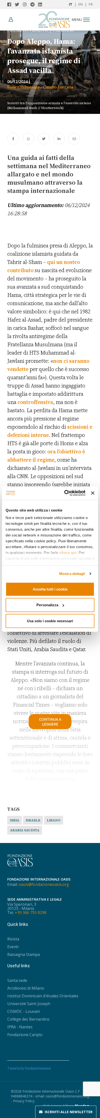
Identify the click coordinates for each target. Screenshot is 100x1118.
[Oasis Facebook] (11, 4)
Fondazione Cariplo (24, 1034)
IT (70, 4)
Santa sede (17, 980)
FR (91, 4)
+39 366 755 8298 (30, 912)
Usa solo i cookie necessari (50, 621)
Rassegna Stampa (23, 954)
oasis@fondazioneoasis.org (44, 884)
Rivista (13, 939)
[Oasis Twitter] (19, 4)
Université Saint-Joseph (28, 1003)
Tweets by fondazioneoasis (29, 1068)
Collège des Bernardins (28, 1019)
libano (53, 820)
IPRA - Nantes (20, 1027)
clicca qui (67, 553)
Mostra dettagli (72, 574)
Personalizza (47, 605)
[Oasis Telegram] (34, 4)
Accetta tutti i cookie (50, 589)
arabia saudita (24, 830)
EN (80, 4)
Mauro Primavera (24, 87)
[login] (12, 19)
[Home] (54, 18)
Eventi (12, 946)
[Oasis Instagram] (26, 4)
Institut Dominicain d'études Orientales (42, 996)
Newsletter (68, 1112)
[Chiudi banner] (92, 493)
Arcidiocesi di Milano (25, 988)
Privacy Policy (23, 1101)
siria (14, 820)
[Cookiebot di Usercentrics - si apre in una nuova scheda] (64, 493)
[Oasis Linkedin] (41, 4)
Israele (33, 820)
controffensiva (35, 402)
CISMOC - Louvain (23, 1011)
